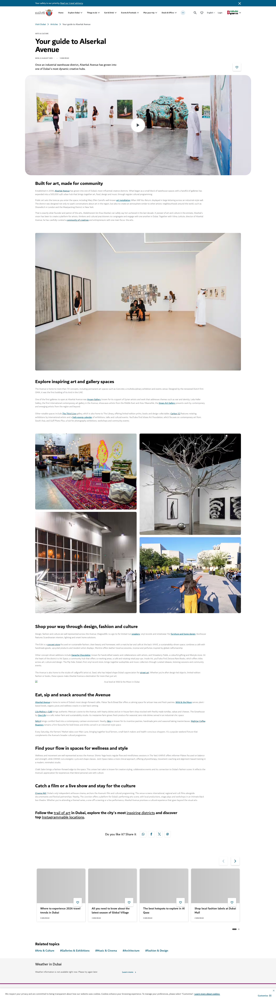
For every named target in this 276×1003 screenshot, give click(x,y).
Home (60, 12)
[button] (264, 995)
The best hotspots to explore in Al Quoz (164, 911)
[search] (195, 12)
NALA (38, 721)
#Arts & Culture (44, 950)
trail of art (62, 813)
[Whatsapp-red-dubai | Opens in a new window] (143, 834)
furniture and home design (183, 634)
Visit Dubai (40, 24)
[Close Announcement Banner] (239, 3)
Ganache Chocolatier (81, 655)
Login (220, 12)
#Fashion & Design (156, 950)
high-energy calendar (82, 417)
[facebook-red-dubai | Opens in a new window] (151, 834)
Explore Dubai (74, 12)
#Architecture (131, 950)
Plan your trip (148, 12)
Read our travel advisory (71, 3)
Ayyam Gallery (94, 399)
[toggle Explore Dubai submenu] (81, 12)
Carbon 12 (175, 413)
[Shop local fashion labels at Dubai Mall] (215, 886)
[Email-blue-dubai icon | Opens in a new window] (167, 834)
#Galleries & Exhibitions (75, 950)
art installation (123, 200)
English (210, 12)
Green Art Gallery (167, 403)
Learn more (127, 972)
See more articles (50, 929)
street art (144, 672)
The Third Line (69, 413)
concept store (53, 644)
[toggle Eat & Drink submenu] (115, 12)
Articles (54, 24)
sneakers (136, 634)
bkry (109, 721)
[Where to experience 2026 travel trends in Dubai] (61, 886)
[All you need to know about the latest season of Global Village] (112, 886)
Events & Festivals (128, 12)
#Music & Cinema (106, 950)
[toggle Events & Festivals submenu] (138, 12)
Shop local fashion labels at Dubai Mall (215, 911)
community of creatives (78, 220)
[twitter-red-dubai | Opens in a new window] (159, 834)
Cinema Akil (40, 793)
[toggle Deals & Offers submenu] (176, 12)
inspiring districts (141, 813)
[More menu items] (183, 12)
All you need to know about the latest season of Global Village (111, 911)
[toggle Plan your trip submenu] (156, 12)
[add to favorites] (237, 67)
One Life (42, 715)
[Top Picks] (201, 12)
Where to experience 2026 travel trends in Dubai (60, 911)
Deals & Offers (168, 12)
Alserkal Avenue (62, 191)
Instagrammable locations (63, 817)
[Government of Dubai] (44, 12)
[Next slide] (223, 861)
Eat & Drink (109, 12)
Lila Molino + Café (43, 712)
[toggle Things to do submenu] (99, 12)
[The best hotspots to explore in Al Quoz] (164, 886)
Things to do (92, 12)
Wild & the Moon (184, 702)
